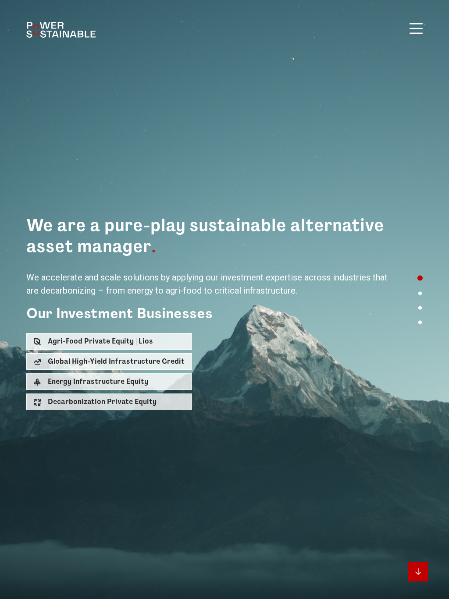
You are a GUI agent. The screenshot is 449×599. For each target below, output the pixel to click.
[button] (109, 341)
